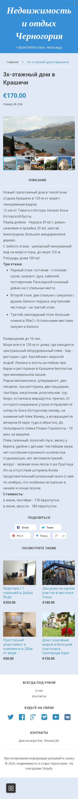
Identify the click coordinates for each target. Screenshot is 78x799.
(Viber (41, 47)
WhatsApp (54, 47)
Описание (37, 180)
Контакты (39, 696)
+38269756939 (26, 47)
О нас (39, 691)
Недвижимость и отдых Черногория (39, 23)
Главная (12, 62)
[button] (71, 136)
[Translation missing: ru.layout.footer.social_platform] (10, 718)
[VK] (67, 719)
